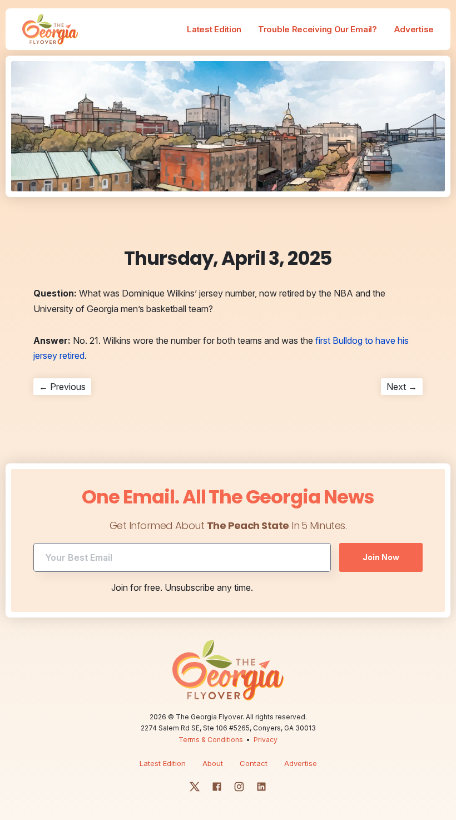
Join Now (381, 557)
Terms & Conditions (211, 739)
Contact (253, 763)
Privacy (265, 739)
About (212, 763)
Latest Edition (214, 29)
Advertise (414, 29)
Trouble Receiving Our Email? (317, 29)
